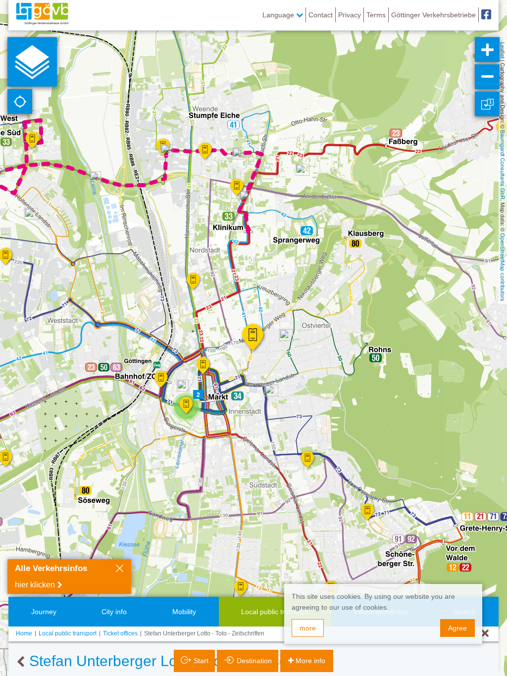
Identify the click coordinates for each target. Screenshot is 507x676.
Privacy (349, 15)
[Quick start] (32, 62)
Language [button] (279, 15)
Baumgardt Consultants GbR (503, 164)
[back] (20, 662)
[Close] (119, 570)
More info (310, 661)
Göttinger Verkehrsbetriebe (433, 15)
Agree (457, 628)
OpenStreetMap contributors (503, 267)
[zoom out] (487, 76)
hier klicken (35, 584)
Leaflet (503, 50)
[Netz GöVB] (42, 15)
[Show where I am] (19, 101)
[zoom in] (487, 49)
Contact (320, 15)
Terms (376, 15)
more (308, 628)
